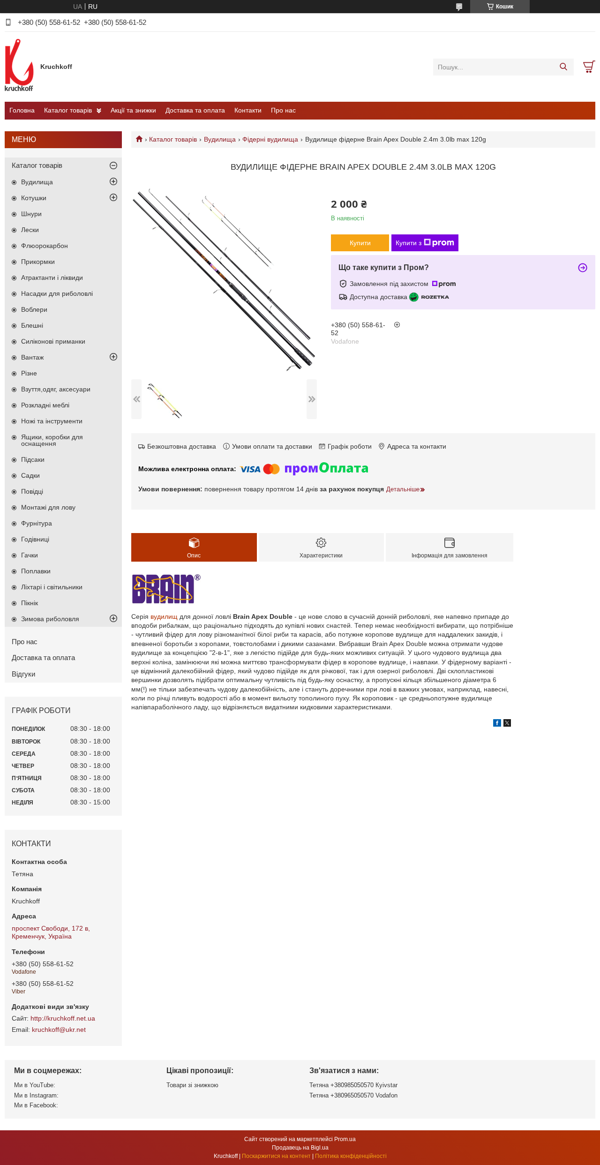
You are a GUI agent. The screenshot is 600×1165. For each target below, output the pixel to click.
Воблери (34, 309)
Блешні (32, 325)
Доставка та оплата (195, 110)
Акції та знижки (133, 110)
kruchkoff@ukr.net (59, 1029)
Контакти (248, 110)
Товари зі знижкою (192, 1085)
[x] (507, 724)
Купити (360, 243)
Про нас (283, 110)
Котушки (33, 198)
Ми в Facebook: (36, 1105)
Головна (22, 110)
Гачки (29, 555)
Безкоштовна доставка (181, 446)
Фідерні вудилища (270, 139)
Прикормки (38, 261)
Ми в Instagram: (36, 1095)
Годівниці (35, 539)
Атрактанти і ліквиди (52, 277)
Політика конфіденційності (351, 1156)
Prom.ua (345, 1139)
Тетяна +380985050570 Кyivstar (353, 1085)
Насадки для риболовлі (57, 293)
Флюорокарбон (44, 245)
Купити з (408, 243)
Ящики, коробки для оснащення (52, 440)
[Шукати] (563, 67)
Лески (30, 229)
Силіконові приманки (53, 341)
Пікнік (29, 603)
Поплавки (36, 571)
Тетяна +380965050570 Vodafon (353, 1095)
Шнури (31, 214)
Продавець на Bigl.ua (300, 1147)
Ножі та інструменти (51, 421)
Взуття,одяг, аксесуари (55, 389)
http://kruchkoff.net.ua (62, 1018)
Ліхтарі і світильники (51, 587)
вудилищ (164, 616)
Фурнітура (36, 523)
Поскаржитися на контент (276, 1156)
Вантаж (32, 357)
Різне (29, 373)
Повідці (32, 491)
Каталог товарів (68, 110)
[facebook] (497, 724)
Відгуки (23, 674)
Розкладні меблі (45, 405)
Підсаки (33, 459)
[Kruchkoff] (20, 66)
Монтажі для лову (48, 507)
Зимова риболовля (50, 619)
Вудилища (220, 139)
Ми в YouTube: (34, 1085)
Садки (30, 475)
